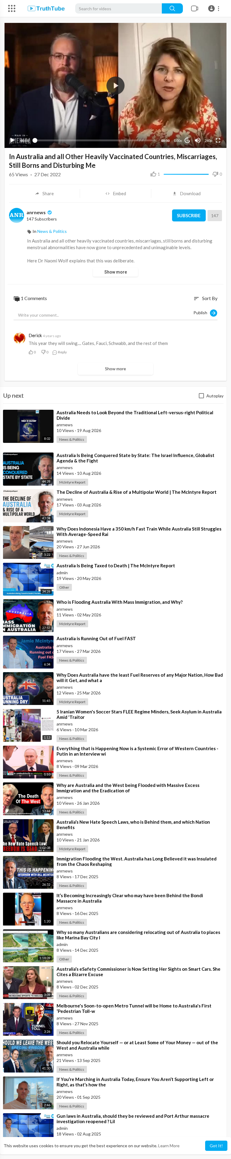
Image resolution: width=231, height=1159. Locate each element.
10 (187, 140)
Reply (62, 352)
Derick (35, 335)
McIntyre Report (72, 482)
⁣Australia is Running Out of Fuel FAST (96, 638)
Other (64, 587)
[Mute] (198, 140)
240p (208, 141)
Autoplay (214, 395)
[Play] (12, 140)
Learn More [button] (169, 1145)
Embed (119, 193)
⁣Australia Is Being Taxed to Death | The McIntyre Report (116, 565)
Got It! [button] (216, 1145)
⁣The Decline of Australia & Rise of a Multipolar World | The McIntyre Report (137, 492)
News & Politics (52, 231)
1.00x (178, 141)
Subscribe (189, 215)
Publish (201, 312)
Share (48, 193)
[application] (115, 85)
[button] (215, 8)
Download (190, 193)
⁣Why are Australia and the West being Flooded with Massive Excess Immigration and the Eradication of (128, 787)
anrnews (36, 212)
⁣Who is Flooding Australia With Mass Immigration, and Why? (120, 602)
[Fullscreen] (218, 140)
